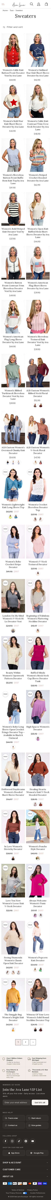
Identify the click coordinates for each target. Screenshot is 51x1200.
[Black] (7, 462)
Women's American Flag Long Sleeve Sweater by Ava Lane (13, 339)
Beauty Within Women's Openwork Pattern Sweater (13, 675)
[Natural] (35, 519)
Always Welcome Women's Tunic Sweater (38, 903)
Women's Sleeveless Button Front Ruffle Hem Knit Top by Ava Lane (13, 179)
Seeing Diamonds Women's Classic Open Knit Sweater (13, 960)
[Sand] (35, 969)
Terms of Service (18, 1190)
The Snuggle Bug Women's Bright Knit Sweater (13, 1017)
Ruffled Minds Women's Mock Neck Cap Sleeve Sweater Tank (38, 676)
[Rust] (40, 804)
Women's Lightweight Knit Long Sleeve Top (13, 506)
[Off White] (40, 519)
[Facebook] (5, 1141)
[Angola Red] (40, 405)
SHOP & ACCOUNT (12, 1162)
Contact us (12, 1125)
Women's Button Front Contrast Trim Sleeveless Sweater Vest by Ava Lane (13, 286)
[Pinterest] (26, 1141)
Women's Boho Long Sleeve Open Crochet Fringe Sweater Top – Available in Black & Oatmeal (13, 732)
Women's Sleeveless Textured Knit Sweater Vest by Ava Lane (37, 340)
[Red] (40, 462)
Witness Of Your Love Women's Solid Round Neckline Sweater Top (37, 1017)
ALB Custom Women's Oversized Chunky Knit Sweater (13, 450)
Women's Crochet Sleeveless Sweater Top (38, 507)
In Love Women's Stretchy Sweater (13, 848)
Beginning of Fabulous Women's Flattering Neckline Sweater (37, 618)
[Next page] (33, 1042)
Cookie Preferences (37, 1193)
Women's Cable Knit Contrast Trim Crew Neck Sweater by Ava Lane (38, 125)
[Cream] (13, 462)
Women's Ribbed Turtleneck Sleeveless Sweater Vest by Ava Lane (13, 394)
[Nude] (35, 804)
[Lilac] (37, 738)
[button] (32, 4)
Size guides (36, 1125)
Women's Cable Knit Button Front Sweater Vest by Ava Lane (13, 73)
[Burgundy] (40, 1029)
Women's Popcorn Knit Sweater (37, 959)
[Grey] (18, 972)
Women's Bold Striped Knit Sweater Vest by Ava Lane (13, 231)
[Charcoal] (13, 630)
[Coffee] (35, 405)
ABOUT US (8, 1176)
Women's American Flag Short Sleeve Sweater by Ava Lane (38, 285)
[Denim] (15, 516)
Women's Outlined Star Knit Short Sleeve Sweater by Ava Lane (37, 73)
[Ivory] (37, 858)
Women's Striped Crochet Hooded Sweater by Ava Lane (38, 178)
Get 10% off (40, 1102)
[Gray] (18, 462)
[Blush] (35, 915)
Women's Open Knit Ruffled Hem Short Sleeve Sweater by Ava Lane (37, 233)
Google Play (39, 1153)
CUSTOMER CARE (11, 1169)
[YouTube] (32, 1141)
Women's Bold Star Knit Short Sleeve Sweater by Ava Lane (13, 124)
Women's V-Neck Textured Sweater (37, 563)
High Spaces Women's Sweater (37, 728)
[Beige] (13, 972)
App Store (15, 1153)
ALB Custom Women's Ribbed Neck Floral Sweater (37, 393)
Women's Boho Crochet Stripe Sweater (13, 564)
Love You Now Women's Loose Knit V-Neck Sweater (13, 903)
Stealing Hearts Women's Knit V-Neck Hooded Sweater (37, 792)
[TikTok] (19, 1141)
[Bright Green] (40, 969)
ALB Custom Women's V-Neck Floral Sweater (37, 450)
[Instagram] (12, 1141)
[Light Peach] (37, 630)
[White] (7, 972)
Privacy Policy (32, 1190)
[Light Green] (10, 516)
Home (5, 10)
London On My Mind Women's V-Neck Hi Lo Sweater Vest (13, 618)
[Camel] (13, 1029)
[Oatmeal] (37, 573)
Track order (13, 1118)
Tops (11, 10)
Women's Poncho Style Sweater (38, 848)
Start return (36, 1118)
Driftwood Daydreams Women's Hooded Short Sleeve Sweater (13, 792)
